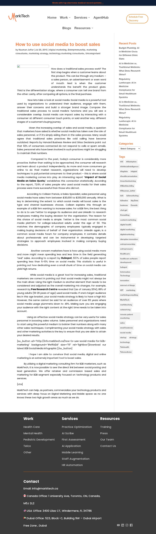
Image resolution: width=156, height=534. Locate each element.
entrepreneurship (127, 244)
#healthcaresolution (128, 176)
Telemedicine (126, 352)
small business (126, 328)
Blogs (66, 28)
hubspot (123, 267)
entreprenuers (126, 249)
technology (125, 342)
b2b (121, 195)
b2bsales (124, 200)
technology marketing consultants (66, 53)
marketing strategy (38, 53)
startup (123, 337)
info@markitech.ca (45, 488)
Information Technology (125, 274)
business (124, 205)
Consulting (124, 215)
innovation (124, 280)
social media (125, 332)
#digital (134, 171)
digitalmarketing (127, 234)
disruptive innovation (129, 239)
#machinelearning (128, 181)
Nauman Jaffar (26, 49)
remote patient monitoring (126, 316)
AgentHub (101, 17)
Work (64, 17)
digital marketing (58, 49)
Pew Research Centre (44, 289)
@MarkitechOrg (127, 186)
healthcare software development (129, 260)
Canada (134, 205)
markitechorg (126, 305)
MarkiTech (124, 300)
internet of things (127, 285)
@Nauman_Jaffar (127, 191)
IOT (121, 290)
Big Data (134, 200)
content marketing (128, 220)
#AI (121, 161)
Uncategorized (92, 53)
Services (80, 17)
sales (122, 323)
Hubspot (66, 258)
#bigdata (124, 171)
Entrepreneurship (76, 49)
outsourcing (125, 309)
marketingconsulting (129, 295)
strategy (132, 337)
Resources (82, 28)
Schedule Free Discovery (136, 19)
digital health (125, 224)
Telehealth (124, 347)
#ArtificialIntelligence (129, 166)
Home (52, 17)
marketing (130, 290)
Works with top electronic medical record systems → (78, 3)
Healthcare (125, 254)
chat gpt (123, 210)
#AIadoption (131, 161)
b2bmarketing (132, 195)
